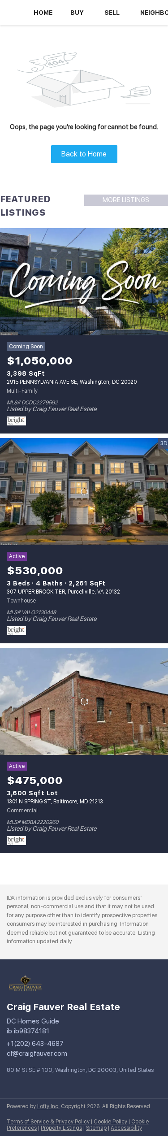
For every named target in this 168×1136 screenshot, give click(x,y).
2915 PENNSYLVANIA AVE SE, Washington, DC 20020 (72, 382)
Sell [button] (112, 12)
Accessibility (126, 1128)
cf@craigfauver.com (37, 1053)
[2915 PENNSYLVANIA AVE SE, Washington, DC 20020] (84, 282)
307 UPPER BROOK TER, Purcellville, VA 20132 (63, 592)
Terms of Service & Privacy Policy (48, 1122)
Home (43, 12)
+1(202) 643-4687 (35, 1044)
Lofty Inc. (48, 1106)
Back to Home (84, 154)
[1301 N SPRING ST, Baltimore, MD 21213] (84, 701)
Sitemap (96, 1128)
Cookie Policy (110, 1122)
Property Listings (61, 1128)
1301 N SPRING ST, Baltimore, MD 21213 (55, 801)
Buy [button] (77, 12)
